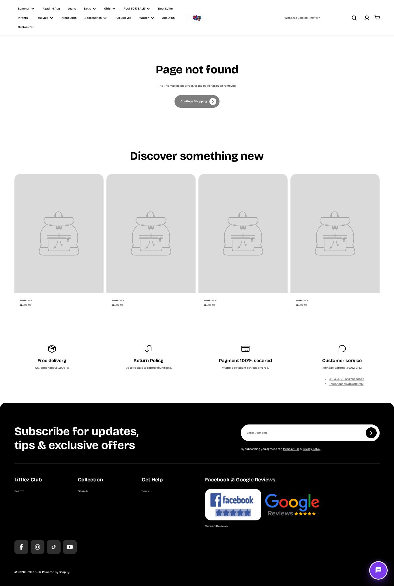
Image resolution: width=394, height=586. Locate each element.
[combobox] (321, 18)
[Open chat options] (378, 570)
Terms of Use (291, 449)
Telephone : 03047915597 (346, 384)
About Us (168, 18)
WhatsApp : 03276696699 (346, 379)
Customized (26, 27)
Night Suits (68, 18)
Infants (23, 18)
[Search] (354, 18)
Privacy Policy (311, 449)
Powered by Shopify (56, 572)
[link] (197, 101)
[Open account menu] (367, 18)
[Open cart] (377, 18)
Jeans (72, 8)
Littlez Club (33, 572)
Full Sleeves (123, 18)
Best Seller (165, 8)
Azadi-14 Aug (51, 8)
